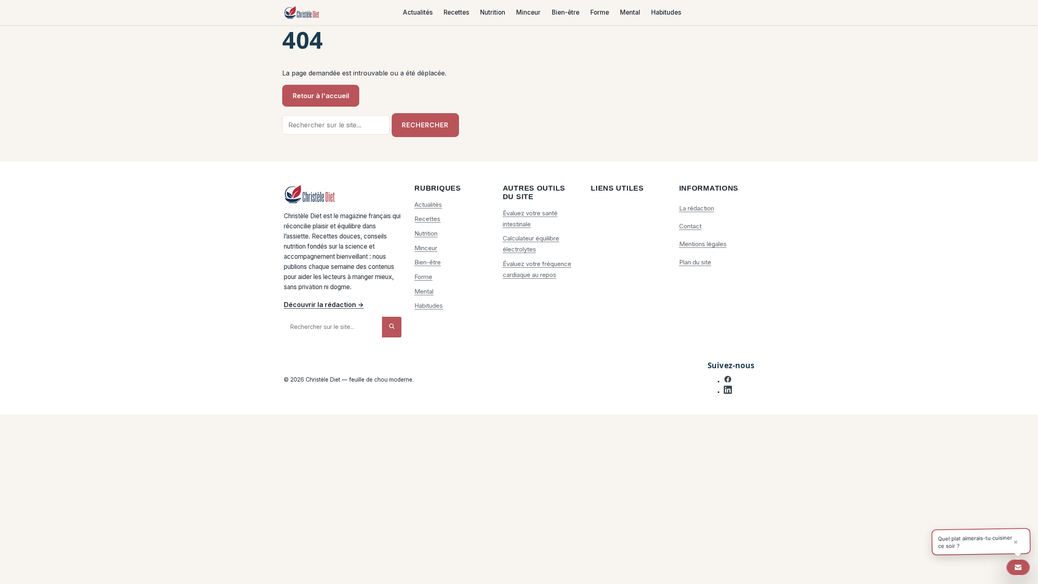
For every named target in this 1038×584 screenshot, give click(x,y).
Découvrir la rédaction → (324, 305)
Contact (690, 226)
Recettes (456, 13)
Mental (630, 13)
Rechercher (425, 125)
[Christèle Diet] (302, 13)
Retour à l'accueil (321, 96)
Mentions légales (703, 244)
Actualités (418, 13)
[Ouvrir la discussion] (1018, 567)
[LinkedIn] (728, 392)
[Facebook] (728, 381)
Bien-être (565, 13)
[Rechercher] (391, 327)
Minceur (528, 13)
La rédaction (696, 208)
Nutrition (492, 13)
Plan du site (695, 262)
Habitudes (666, 13)
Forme (599, 13)
